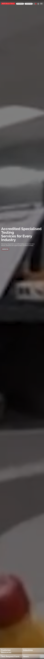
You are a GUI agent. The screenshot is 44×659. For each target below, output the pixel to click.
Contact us (5, 249)
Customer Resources (6, 651)
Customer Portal (29, 3)
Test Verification (20, 3)
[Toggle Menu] (41, 3)
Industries (28, 650)
